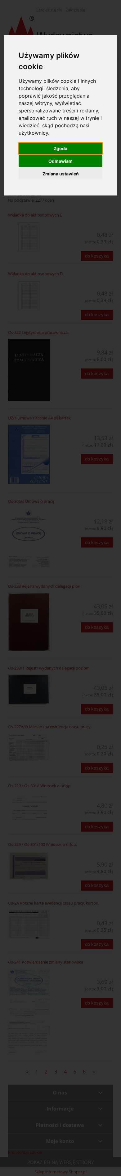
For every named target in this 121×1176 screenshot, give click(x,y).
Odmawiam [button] (60, 161)
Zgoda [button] (60, 148)
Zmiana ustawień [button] (61, 173)
